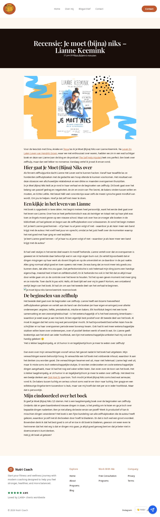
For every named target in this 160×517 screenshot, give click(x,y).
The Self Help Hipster (90, 157)
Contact (149, 8)
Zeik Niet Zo (54, 377)
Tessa (66, 149)
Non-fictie (78, 55)
